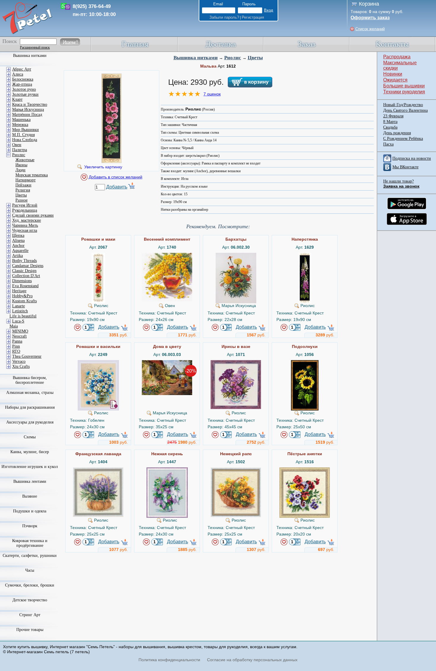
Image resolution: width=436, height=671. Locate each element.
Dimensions (22, 281)
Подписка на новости (411, 158)
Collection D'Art (26, 276)
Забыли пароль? (224, 17)
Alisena (18, 240)
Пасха (388, 144)
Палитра (19, 150)
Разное (21, 200)
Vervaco (19, 361)
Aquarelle (20, 250)
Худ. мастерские (26, 220)
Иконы (21, 165)
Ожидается (395, 79)
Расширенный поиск (35, 47)
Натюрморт (25, 180)
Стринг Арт (29, 615)
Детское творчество (29, 600)
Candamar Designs (27, 265)
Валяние (29, 496)
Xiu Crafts (21, 366)
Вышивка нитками (196, 57)
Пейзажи (23, 185)
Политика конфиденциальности (169, 659)
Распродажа (396, 56)
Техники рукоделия (404, 91)
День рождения (397, 133)
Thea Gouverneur (27, 356)
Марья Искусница (28, 109)
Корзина (369, 4)
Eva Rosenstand (25, 286)
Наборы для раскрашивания (30, 407)
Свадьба (390, 127)
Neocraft (19, 336)
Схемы (30, 437)
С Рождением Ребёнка (403, 138)
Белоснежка (22, 79)
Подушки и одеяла (29, 511)
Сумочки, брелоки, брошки (29, 585)
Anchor (18, 245)
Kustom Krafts (24, 301)
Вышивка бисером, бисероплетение (30, 380)
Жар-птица (22, 84)
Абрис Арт (21, 69)
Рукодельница (24, 210)
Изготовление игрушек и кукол (29, 466)
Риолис (232, 57)
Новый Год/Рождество (403, 105)
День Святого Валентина (405, 110)
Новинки (392, 73)
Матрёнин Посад (27, 114)
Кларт (17, 99)
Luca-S (18, 321)
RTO (16, 351)
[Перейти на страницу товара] (98, 255)
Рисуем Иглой (24, 205)
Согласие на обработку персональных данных (252, 659)
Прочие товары (29, 629)
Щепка (18, 235)
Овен (16, 145)
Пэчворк (29, 526)
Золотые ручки (25, 94)
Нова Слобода (24, 140)
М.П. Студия (23, 134)
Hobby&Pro (22, 296)
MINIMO (20, 331)
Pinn (16, 346)
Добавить (116, 186)
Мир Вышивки (25, 129)
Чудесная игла (24, 230)
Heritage (19, 291)
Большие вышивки (404, 85)
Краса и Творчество (29, 104)
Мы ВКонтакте (405, 167)
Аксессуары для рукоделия (29, 422)
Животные (24, 160)
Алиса (17, 74)
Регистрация (253, 17)
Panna (17, 341)
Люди (20, 170)
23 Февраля (393, 116)
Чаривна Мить (25, 225)
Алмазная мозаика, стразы (29, 392)
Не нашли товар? (398, 181)
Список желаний (370, 29)
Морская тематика (31, 175)
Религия (22, 190)
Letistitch (20, 311)
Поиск (9, 41)
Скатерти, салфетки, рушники (30, 555)
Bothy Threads (24, 260)
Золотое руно (24, 89)
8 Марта (390, 121)
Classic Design (24, 271)
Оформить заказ (370, 17)
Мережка (20, 124)
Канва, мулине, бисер (29, 452)
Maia (13, 326)
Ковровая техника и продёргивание (29, 543)
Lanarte (18, 306)
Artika (17, 255)
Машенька (21, 119)
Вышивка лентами (29, 481)
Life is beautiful (22, 316)
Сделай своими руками (33, 215)
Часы (29, 570)
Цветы (255, 57)
